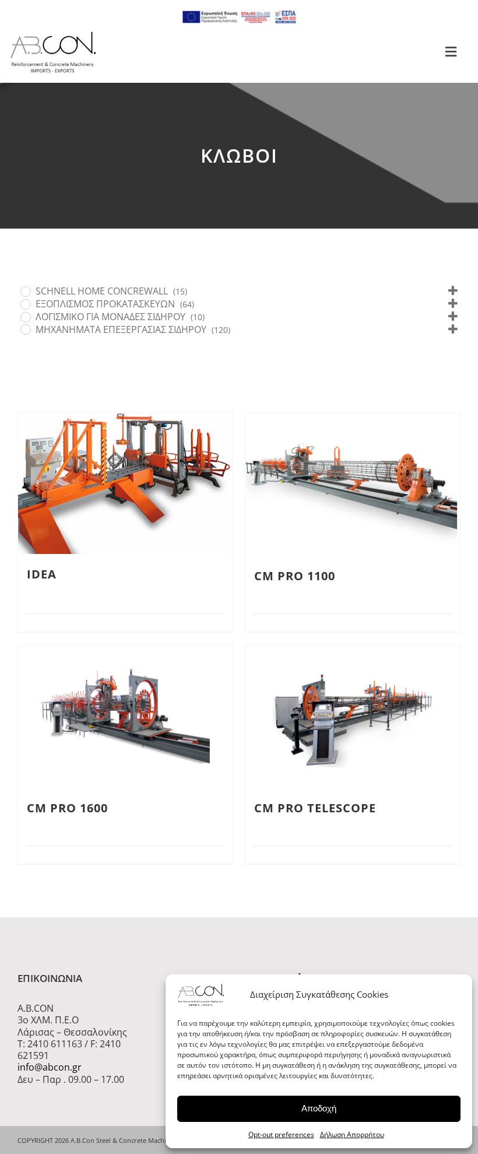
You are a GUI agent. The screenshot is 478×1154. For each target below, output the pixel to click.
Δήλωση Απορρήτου (352, 1134)
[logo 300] (53, 35)
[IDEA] (125, 483)
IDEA (42, 574)
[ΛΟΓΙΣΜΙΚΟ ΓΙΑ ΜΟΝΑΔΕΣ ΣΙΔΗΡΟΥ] (25, 316)
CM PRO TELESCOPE (315, 808)
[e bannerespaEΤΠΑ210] (239, 14)
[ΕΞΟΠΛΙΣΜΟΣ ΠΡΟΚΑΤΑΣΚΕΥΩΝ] (25, 303)
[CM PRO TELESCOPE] (352, 716)
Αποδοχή (318, 1108)
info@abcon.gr (49, 1067)
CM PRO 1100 (294, 576)
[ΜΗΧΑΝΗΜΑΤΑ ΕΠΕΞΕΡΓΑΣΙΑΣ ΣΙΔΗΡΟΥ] (25, 329)
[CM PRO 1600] (125, 716)
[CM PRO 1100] (352, 484)
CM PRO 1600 (67, 808)
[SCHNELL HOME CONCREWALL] (25, 291)
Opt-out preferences (281, 1134)
